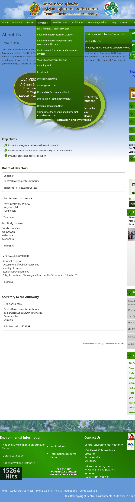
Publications (58, 446)
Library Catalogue (13, 455)
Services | (30, 490)
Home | (5, 490)
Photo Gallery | (45, 490)
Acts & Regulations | (67, 490)
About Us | (16, 490)
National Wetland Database (19, 463)
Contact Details (88, 490)
